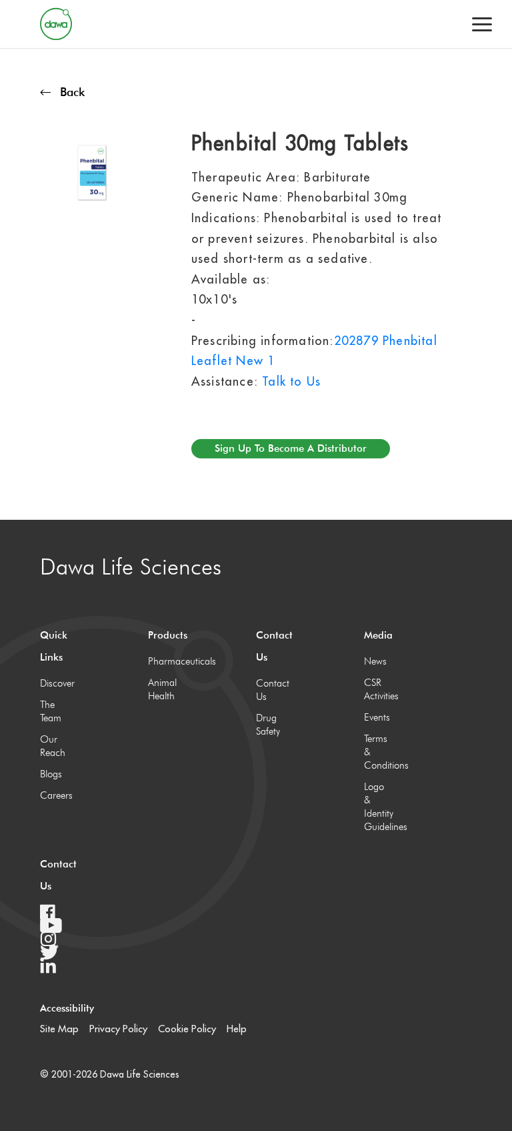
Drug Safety (268, 724)
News (375, 661)
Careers (53, 795)
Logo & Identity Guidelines (377, 807)
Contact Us (269, 690)
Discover (53, 683)
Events (377, 717)
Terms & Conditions (377, 752)
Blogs (51, 774)
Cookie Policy (187, 1028)
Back (72, 92)
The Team (50, 711)
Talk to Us (291, 381)
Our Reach (52, 746)
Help (237, 1028)
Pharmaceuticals (161, 661)
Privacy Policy (118, 1028)
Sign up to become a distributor (291, 448)
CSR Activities (377, 689)
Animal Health (161, 689)
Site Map (59, 1028)
